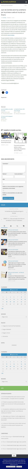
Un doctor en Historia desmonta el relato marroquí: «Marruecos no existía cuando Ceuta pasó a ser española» (17, 277)
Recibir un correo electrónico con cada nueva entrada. (12, 193)
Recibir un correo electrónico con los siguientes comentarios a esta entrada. (13, 187)
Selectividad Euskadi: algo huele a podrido (16, 442)
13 (14, 299)
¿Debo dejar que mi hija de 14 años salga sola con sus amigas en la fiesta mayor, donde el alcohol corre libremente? (13, 418)
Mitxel (4, 17)
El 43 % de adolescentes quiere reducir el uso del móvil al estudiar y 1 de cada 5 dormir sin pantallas (17, 233)
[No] (26, 463)
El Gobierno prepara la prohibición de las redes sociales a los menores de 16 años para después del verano (17, 243)
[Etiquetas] (23, 226)
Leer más (19, 466)
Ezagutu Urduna (6, 333)
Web (4, 179)
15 (21, 299)
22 (21, 301)
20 (14, 301)
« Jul (2, 308)
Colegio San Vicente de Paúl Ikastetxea (11, 326)
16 (25, 299)
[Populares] (11, 226)
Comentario (5, 163)
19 (10, 301)
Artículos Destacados (7, 5)
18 (6, 301)
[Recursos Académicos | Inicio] (11, 2)
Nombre (5, 174)
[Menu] (26, 2)
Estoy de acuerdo (11, 466)
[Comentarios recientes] (17, 226)
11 (6, 299)
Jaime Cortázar (11, 35)
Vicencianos (5, 336)
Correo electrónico (18, 174)
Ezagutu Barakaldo (6, 329)
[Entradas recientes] (4, 226)
